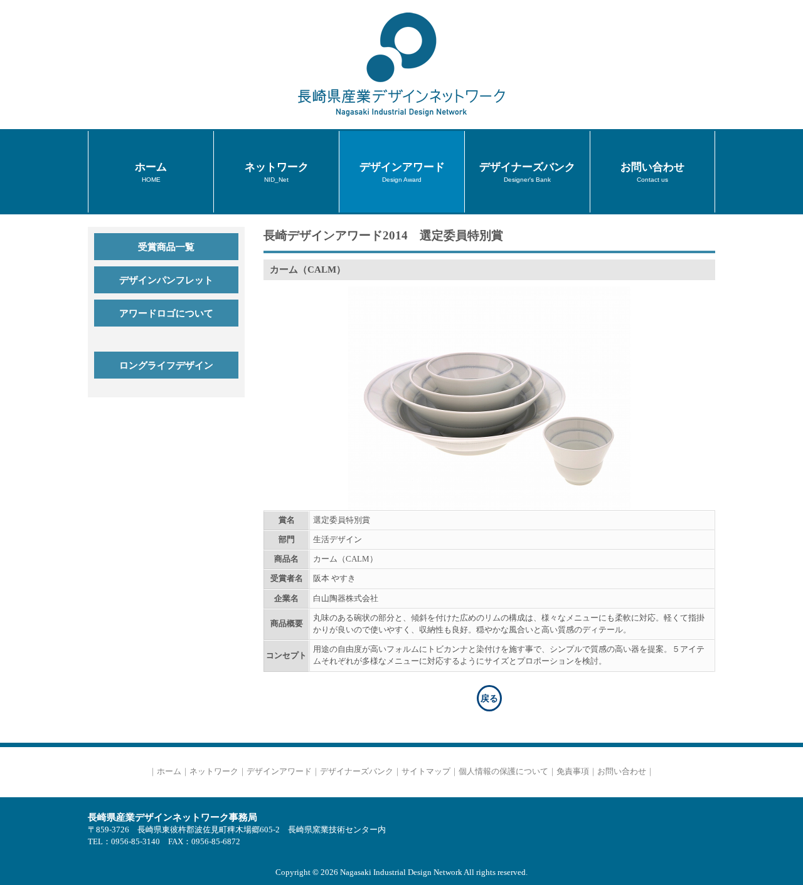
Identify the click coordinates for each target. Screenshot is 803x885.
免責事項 (572, 771)
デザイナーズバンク (356, 771)
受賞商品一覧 (166, 246)
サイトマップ (426, 771)
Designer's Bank (527, 171)
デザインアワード (279, 771)
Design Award (402, 171)
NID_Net (277, 171)
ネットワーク (213, 771)
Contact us (652, 171)
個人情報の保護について (503, 771)
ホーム (169, 771)
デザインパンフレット (166, 280)
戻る (489, 698)
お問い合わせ (621, 771)
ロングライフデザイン (166, 365)
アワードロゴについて (166, 313)
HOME (151, 171)
